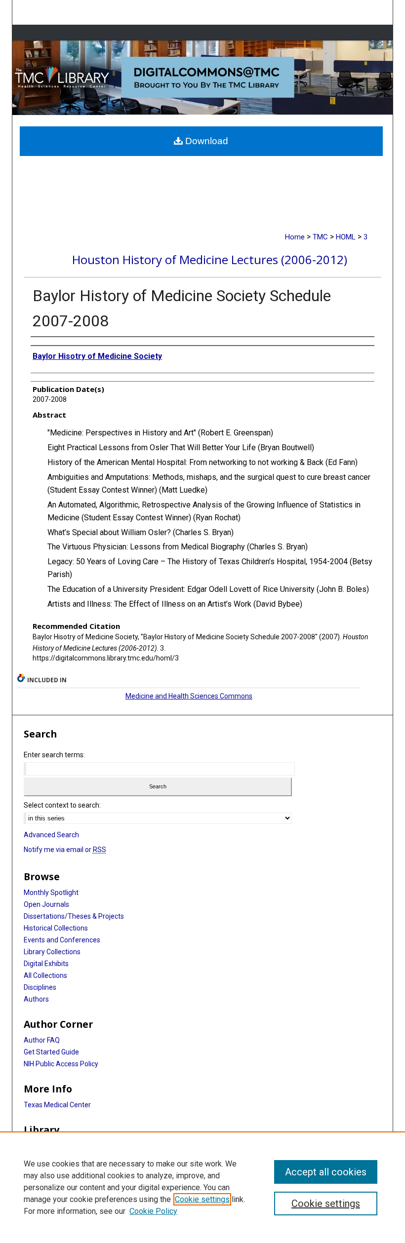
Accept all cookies (325, 1172)
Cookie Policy (153, 1211)
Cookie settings (202, 1199)
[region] (202, 1187)
